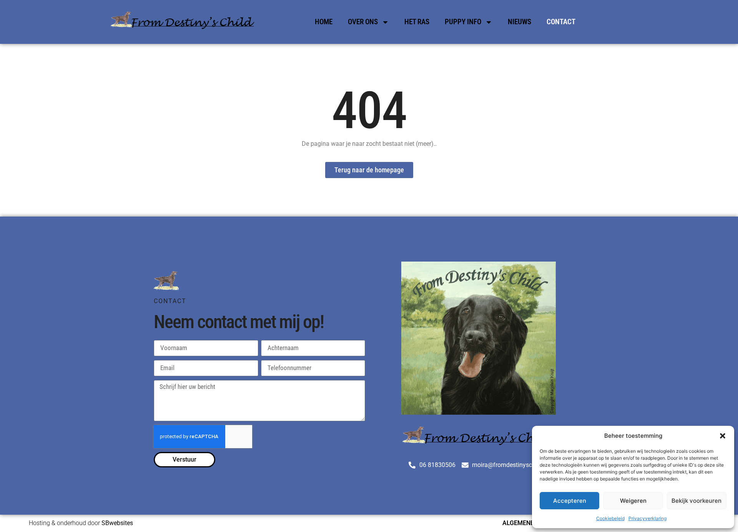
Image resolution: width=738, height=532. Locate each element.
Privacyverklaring (647, 518)
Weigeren (633, 500)
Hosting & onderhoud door (81, 523)
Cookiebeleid (610, 518)
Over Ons (363, 21)
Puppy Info (463, 21)
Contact (561, 21)
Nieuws (519, 21)
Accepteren (569, 500)
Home (323, 21)
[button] (722, 436)
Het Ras (416, 21)
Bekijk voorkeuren (696, 500)
